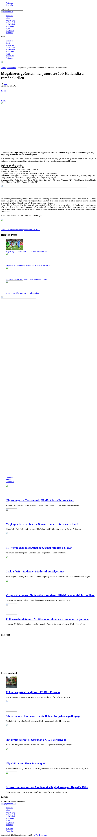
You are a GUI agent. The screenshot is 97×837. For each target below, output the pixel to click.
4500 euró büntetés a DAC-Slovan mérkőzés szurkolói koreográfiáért (47, 619)
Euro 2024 (5, 230)
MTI (5, 84)
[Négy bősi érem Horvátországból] (11, 758)
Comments (10, 482)
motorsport (10, 26)
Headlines (9, 477)
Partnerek (9, 3)
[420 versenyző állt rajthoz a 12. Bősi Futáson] (14, 291)
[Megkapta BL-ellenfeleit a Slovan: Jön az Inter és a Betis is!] (14, 263)
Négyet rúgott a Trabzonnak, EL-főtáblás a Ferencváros (26, 252)
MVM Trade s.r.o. (40, 835)
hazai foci (9, 16)
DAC (8, 18)
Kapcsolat (9, 5)
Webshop (9, 33)
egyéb (8, 28)
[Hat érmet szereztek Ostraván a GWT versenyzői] (11, 735)
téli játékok (10, 31)
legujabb (25, 230)
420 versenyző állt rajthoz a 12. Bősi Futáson (22, 293)
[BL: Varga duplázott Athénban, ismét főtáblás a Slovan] (14, 277)
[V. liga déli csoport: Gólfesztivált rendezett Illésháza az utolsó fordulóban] (11, 590)
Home (3, 68)
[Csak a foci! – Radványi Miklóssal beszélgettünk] (11, 566)
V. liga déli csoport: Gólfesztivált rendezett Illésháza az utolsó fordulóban (50, 595)
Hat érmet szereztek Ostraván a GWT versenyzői (36, 739)
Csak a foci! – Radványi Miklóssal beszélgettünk (35, 571)
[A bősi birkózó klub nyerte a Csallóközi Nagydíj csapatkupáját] (11, 711)
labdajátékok (10, 24)
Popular (8, 479)
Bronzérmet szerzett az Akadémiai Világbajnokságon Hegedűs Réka (47, 787)
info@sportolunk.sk (8, 804)
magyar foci (10, 20)
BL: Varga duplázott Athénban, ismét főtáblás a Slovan (26, 279)
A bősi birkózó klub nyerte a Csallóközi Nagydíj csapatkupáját (43, 715)
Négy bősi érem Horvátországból (26, 763)
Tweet (3, 91)
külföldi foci (10, 22)
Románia (31, 230)
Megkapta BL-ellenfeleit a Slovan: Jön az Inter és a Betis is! (28, 265)
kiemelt (19, 230)
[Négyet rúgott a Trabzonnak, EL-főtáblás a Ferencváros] (14, 249)
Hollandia (12, 230)
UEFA (37, 230)
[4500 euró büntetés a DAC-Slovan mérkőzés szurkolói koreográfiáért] (11, 614)
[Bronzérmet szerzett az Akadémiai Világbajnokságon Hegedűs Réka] (11, 782)
